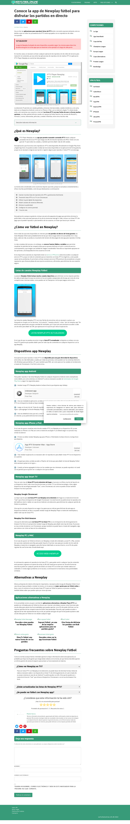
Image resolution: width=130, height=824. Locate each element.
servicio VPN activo (53, 255)
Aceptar (79, 419)
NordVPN (96, 96)
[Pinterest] (25, 726)
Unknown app (30, 391)
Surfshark (96, 86)
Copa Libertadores (99, 56)
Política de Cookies (18, 811)
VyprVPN (96, 102)
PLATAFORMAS (76, 2)
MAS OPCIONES (105, 2)
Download (77, 394)
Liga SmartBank (98, 36)
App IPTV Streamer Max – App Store (40, 445)
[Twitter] (16, 726)
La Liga (95, 31)
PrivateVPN (97, 122)
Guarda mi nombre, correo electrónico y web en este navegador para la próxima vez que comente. (45, 788)
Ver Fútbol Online (18, 27)
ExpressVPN (97, 107)
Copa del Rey (97, 41)
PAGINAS (87, 2)
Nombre (17, 766)
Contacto (15, 813)
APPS (95, 2)
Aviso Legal (15, 809)
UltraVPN (96, 117)
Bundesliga (97, 66)
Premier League (98, 61)
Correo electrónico (21, 775)
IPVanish (96, 112)
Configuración (67, 419)
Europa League (98, 51)
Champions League (99, 46)
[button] (47, 333)
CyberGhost (97, 91)
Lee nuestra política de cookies (69, 414)
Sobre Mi (15, 807)
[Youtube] (20, 726)
